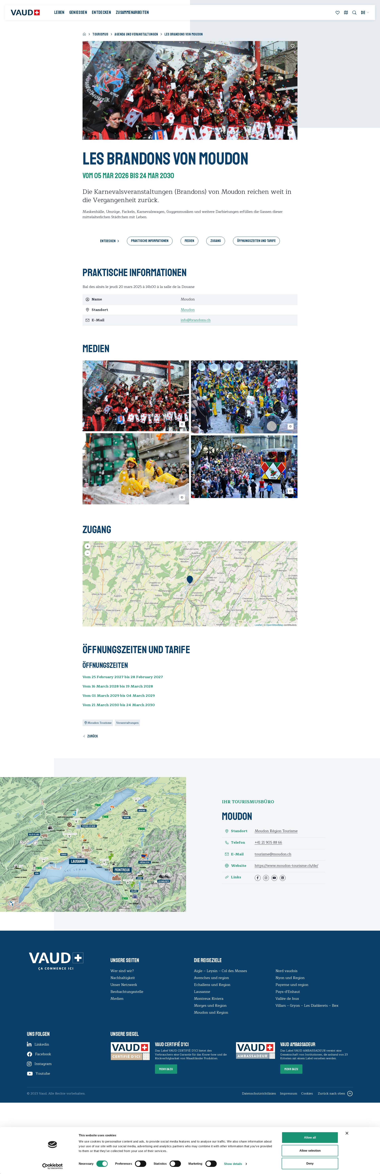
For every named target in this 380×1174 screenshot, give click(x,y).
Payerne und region (292, 985)
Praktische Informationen (149, 241)
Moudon (188, 310)
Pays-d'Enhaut (288, 992)
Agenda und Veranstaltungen (136, 34)
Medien (189, 241)
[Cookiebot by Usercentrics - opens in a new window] (52, 1166)
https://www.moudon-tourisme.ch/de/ (286, 866)
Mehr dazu (166, 1069)
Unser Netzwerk (123, 985)
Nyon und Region (291, 978)
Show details (233, 1163)
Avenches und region (211, 978)
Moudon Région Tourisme (276, 831)
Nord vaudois (286, 971)
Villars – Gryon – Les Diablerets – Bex (308, 1006)
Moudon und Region (211, 1012)
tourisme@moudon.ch (273, 854)
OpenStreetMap (274, 624)
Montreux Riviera (208, 999)
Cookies (307, 1093)
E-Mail (237, 854)
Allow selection (310, 1150)
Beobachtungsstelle (126, 992)
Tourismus (100, 34)
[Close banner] (347, 1133)
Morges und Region (211, 1006)
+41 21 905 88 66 (268, 842)
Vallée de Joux (287, 999)
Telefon (238, 842)
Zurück (92, 736)
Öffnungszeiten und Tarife (256, 241)
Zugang (215, 241)
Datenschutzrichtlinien (259, 1093)
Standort (239, 831)
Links (236, 877)
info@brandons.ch (196, 320)
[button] (190, 580)
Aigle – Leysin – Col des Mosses (220, 971)
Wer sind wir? (122, 971)
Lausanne (202, 992)
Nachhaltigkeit (122, 978)
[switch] (136, 1163)
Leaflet (258, 624)
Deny (310, 1163)
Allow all (310, 1137)
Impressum (288, 1093)
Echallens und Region (212, 985)
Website (238, 865)
